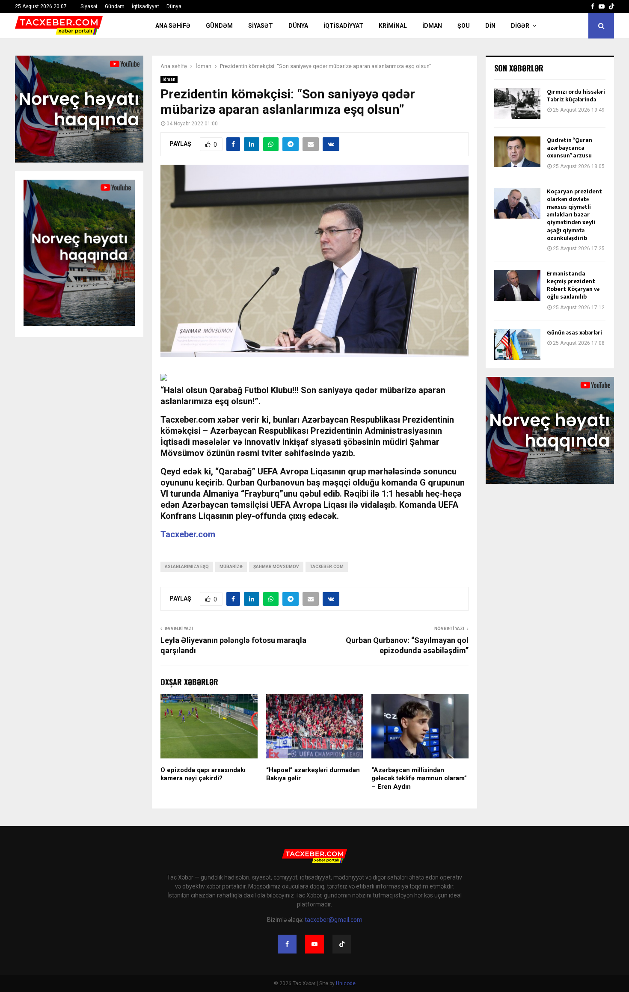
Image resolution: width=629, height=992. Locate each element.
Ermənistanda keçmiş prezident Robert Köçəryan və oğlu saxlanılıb (573, 285)
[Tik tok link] (611, 6)
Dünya (173, 6)
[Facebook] (287, 944)
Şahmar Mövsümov (276, 566)
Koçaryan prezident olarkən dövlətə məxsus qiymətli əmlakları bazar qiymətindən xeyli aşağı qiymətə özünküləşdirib (574, 215)
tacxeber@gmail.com (333, 919)
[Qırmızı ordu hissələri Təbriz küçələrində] (517, 103)
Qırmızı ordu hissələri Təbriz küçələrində (576, 95)
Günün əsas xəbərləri (574, 333)
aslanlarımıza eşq (187, 566)
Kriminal (393, 25)
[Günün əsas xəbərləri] (517, 344)
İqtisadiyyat (145, 6)
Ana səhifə (172, 25)
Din (490, 25)
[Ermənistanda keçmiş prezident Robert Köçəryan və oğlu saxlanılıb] (517, 285)
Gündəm (115, 6)
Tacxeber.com (187, 534)
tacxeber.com (327, 566)
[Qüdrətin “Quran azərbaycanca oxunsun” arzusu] (517, 151)
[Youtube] (314, 944)
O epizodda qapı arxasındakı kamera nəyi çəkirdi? (203, 774)
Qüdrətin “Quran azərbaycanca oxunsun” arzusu (569, 147)
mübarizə (231, 566)
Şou (463, 25)
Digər (520, 25)
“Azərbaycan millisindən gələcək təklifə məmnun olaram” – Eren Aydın (419, 778)
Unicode (346, 983)
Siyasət (89, 6)
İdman (432, 25)
